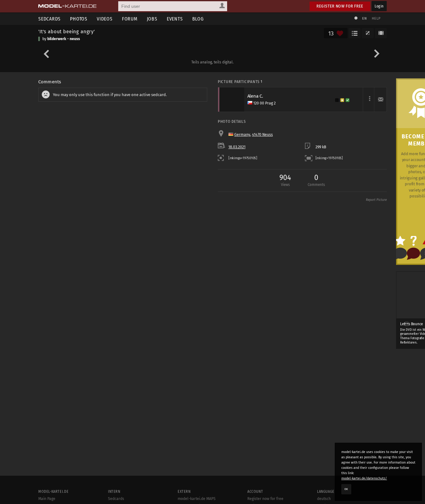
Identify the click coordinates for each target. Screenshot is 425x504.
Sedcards (49, 19)
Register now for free (339, 6)
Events (175, 19)
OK (346, 489)
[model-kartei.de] (67, 6)
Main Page (46, 499)
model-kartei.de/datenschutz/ (364, 478)
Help (376, 18)
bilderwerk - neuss (63, 39)
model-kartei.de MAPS (197, 499)
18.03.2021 (236, 147)
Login (379, 6)
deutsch (324, 499)
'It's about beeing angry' (66, 31)
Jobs (152, 19)
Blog (198, 19)
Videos (105, 19)
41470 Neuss (262, 134)
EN (364, 18)
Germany (242, 134)
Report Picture (376, 200)
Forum (130, 19)
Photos (78, 19)
